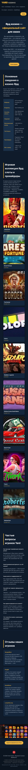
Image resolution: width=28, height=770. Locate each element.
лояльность (10, 9)
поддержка (22, 6)
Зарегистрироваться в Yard (14, 742)
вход (23, 14)
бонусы (13, 6)
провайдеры (8, 6)
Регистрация (14, 64)
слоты (17, 6)
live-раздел (4, 9)
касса (3, 6)
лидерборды (17, 9)
